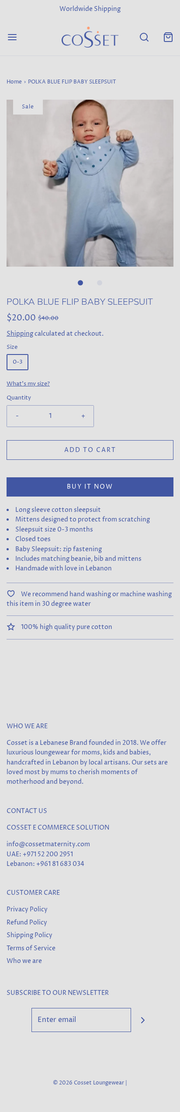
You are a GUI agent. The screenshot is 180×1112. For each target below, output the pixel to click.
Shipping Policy (29, 935)
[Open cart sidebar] (168, 37)
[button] (90, 183)
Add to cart (90, 450)
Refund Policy (27, 922)
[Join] (143, 1020)
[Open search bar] (144, 37)
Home (14, 82)
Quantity (19, 398)
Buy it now (90, 487)
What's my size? (28, 384)
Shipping (20, 334)
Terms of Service (31, 948)
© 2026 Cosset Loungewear (88, 1083)
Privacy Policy (27, 909)
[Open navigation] (12, 37)
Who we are (24, 961)
